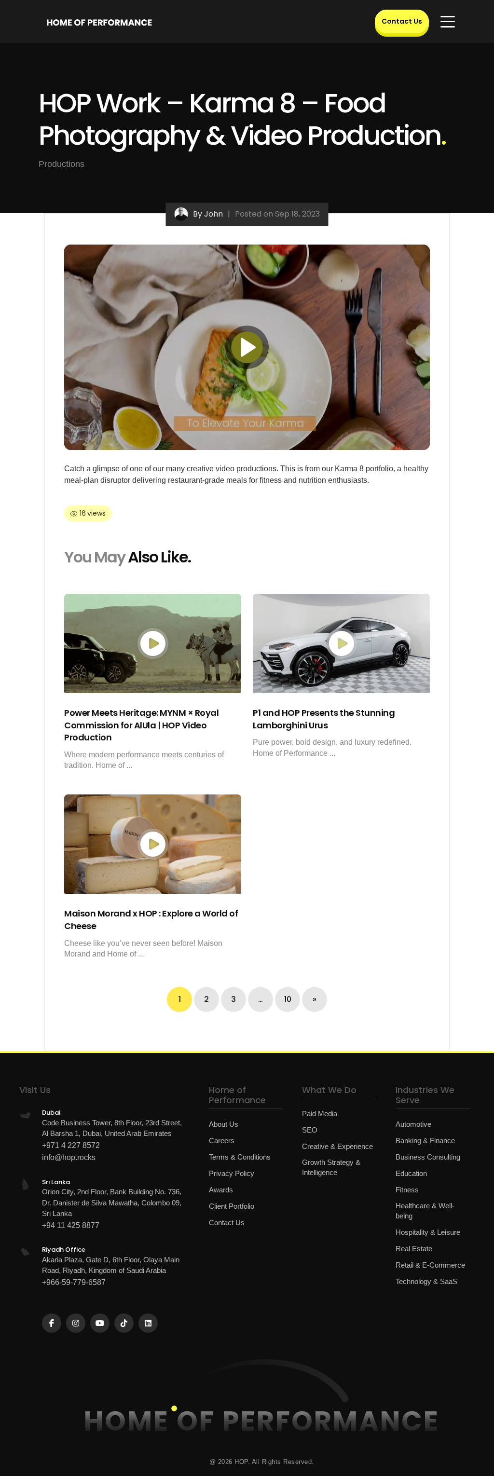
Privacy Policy (231, 1173)
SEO (309, 1130)
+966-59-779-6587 (74, 1282)
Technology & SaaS (426, 1281)
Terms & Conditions (240, 1157)
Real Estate (414, 1248)
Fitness (407, 1190)
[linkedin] (148, 1323)
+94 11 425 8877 (70, 1225)
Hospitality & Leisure (428, 1232)
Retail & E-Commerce (430, 1265)
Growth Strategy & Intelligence (331, 1167)
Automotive (413, 1124)
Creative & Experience (337, 1146)
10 (287, 999)
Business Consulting (428, 1157)
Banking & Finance (425, 1140)
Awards (221, 1190)
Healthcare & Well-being (425, 1211)
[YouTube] (100, 1323)
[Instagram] (75, 1323)
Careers (221, 1140)
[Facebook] (51, 1323)
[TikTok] (124, 1323)
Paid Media (319, 1113)
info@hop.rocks (69, 1157)
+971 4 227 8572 (71, 1145)
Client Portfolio (231, 1206)
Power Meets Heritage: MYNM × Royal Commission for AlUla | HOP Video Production (141, 725)
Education (411, 1173)
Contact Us (402, 21)
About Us (223, 1124)
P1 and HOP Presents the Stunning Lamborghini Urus (324, 719)
